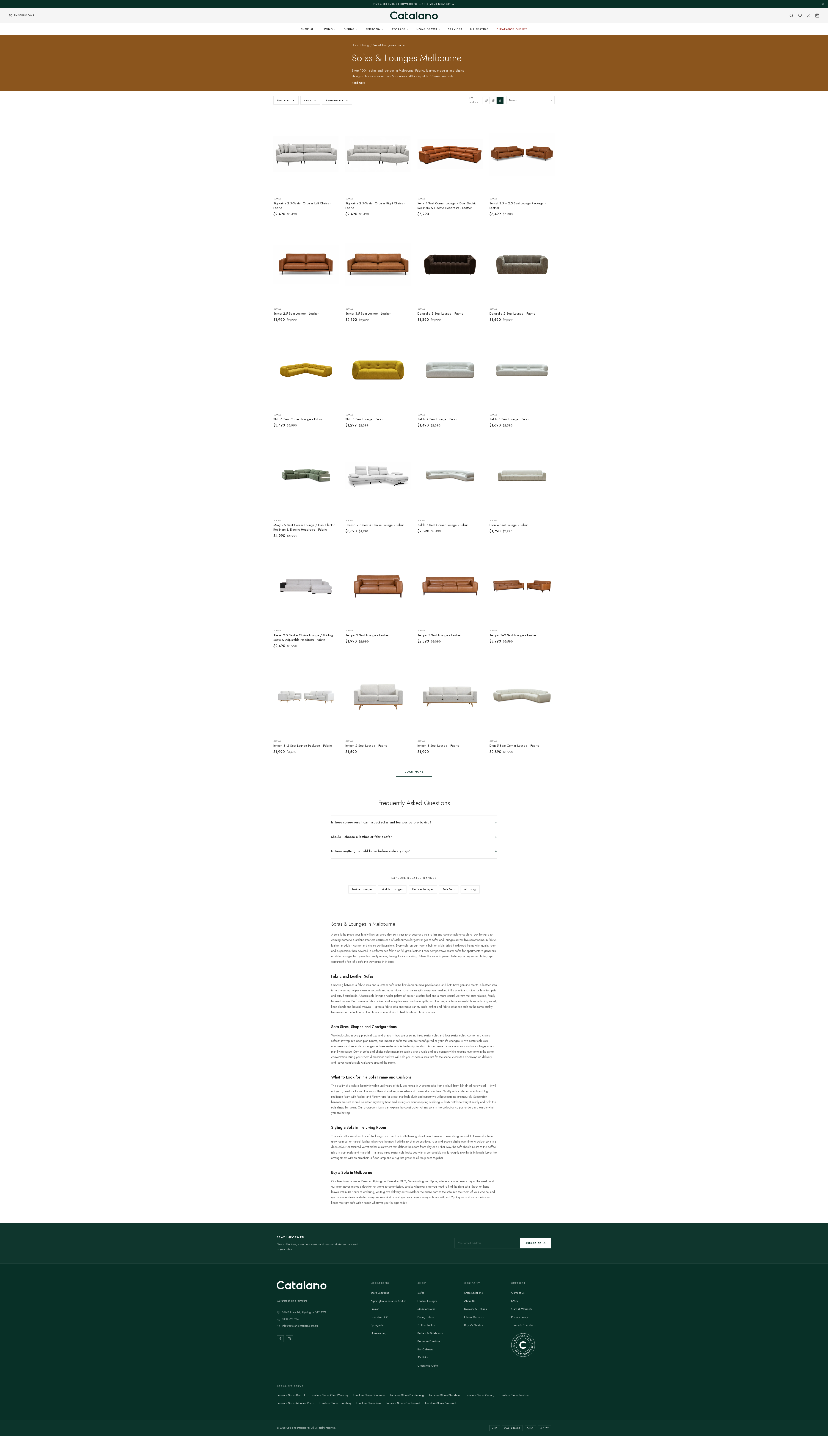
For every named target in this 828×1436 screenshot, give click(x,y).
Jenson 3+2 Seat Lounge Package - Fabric (302, 745)
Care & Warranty (521, 1309)
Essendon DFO (380, 1317)
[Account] (808, 15)
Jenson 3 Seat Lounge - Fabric (438, 745)
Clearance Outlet (427, 1366)
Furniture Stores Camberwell (403, 1403)
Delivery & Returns (475, 1309)
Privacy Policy (519, 1317)
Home (355, 45)
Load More (414, 772)
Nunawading (378, 1333)
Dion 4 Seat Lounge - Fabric (508, 525)
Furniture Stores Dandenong (407, 1395)
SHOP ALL (308, 29)
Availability (334, 100)
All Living (470, 889)
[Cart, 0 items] (817, 15)
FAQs (514, 1301)
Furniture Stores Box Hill (291, 1395)
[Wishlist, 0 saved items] (800, 15)
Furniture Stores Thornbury (335, 1403)
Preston (375, 1309)
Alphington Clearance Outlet (388, 1301)
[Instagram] (289, 1338)
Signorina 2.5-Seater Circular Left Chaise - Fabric (302, 205)
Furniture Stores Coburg (480, 1395)
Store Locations (380, 1293)
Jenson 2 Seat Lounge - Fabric (366, 745)
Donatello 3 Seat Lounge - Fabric (440, 313)
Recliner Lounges (422, 889)
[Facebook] (280, 1338)
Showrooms (24, 15)
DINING (349, 29)
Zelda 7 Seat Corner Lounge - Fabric (443, 525)
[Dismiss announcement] (823, 3)
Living (365, 45)
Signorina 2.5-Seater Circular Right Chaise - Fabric (375, 205)
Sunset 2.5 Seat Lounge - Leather (296, 313)
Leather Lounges (362, 889)
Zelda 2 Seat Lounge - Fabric (437, 419)
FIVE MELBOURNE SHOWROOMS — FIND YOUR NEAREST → (414, 4)
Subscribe (533, 1243)
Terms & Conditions (523, 1325)
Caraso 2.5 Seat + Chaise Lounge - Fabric (375, 525)
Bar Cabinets (425, 1349)
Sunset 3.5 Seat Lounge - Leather (368, 313)
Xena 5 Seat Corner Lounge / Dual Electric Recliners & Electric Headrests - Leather (447, 205)
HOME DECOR (427, 29)
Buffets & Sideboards (430, 1333)
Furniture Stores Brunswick (441, 1403)
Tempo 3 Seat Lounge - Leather (439, 635)
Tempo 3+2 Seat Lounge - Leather (513, 635)
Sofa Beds (449, 889)
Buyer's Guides (473, 1325)
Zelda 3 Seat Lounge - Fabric (509, 419)
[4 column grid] (500, 100)
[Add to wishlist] (332, 119)
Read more (358, 83)
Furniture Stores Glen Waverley (329, 1395)
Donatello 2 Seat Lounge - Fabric (512, 313)
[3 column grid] (493, 100)
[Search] (791, 15)
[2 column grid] (486, 100)
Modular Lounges (392, 889)
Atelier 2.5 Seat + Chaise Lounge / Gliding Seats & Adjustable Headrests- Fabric (303, 637)
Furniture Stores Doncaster (369, 1395)
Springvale (377, 1325)
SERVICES (455, 29)
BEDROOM (373, 29)
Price (308, 100)
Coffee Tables (425, 1325)
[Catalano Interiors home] (414, 15)
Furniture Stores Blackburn (445, 1395)
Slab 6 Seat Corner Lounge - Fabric (298, 419)
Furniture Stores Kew (368, 1403)
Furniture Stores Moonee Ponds (295, 1403)
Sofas (420, 1293)
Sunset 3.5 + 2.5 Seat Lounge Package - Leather (517, 205)
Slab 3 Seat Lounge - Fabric (364, 419)
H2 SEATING (479, 29)
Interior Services (473, 1317)
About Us (469, 1301)
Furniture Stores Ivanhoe (514, 1395)
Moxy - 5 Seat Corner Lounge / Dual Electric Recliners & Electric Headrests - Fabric (304, 527)
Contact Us (517, 1293)
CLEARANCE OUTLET (512, 29)
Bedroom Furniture (428, 1341)
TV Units (422, 1357)
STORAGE (399, 29)
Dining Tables (425, 1317)
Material (283, 100)
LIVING (328, 29)
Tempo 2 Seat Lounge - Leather (367, 635)
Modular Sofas (426, 1309)
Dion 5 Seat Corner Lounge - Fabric (514, 745)
